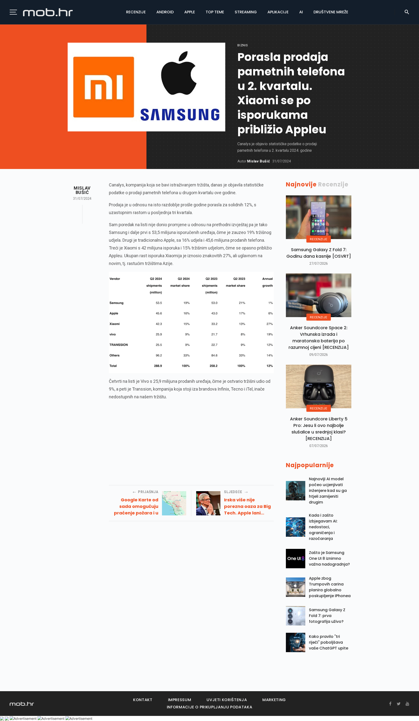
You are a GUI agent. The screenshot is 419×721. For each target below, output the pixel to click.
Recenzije (136, 12)
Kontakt (142, 700)
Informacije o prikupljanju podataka (209, 707)
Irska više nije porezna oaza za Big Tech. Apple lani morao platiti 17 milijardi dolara (247, 506)
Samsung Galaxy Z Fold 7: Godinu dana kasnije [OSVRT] (318, 253)
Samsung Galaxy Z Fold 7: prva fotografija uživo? (327, 615)
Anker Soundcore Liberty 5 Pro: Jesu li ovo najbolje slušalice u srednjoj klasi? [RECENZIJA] (318, 428)
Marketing (274, 700)
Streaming (246, 12)
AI (301, 12)
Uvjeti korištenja (227, 700)
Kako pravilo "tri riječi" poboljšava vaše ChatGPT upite (328, 642)
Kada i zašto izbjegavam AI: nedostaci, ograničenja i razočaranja (323, 527)
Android (165, 12)
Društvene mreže (331, 12)
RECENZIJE (318, 239)
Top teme (215, 12)
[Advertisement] (191, 439)
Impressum (179, 700)
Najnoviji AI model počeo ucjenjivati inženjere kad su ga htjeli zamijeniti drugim (328, 490)
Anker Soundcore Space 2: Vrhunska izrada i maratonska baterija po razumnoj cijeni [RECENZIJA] (319, 337)
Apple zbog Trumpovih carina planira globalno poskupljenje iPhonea (330, 587)
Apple (189, 12)
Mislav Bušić (258, 161)
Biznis (242, 45)
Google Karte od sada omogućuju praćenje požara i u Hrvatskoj (136, 506)
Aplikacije (278, 12)
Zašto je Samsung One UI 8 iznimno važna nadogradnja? (329, 558)
